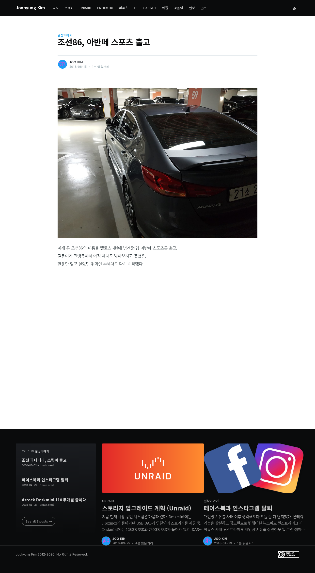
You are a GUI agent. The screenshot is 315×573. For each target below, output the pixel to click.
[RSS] (294, 8)
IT (135, 7)
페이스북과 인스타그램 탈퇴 (45, 480)
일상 (192, 7)
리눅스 (123, 7)
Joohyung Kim (30, 7)
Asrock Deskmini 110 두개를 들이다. (54, 500)
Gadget (149, 7)
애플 (165, 7)
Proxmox (105, 7)
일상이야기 (65, 35)
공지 (56, 7)
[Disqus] (157, 354)
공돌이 (178, 7)
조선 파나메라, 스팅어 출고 (44, 460)
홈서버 (69, 7)
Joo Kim (76, 62)
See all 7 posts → (39, 521)
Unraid (85, 7)
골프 (204, 7)
